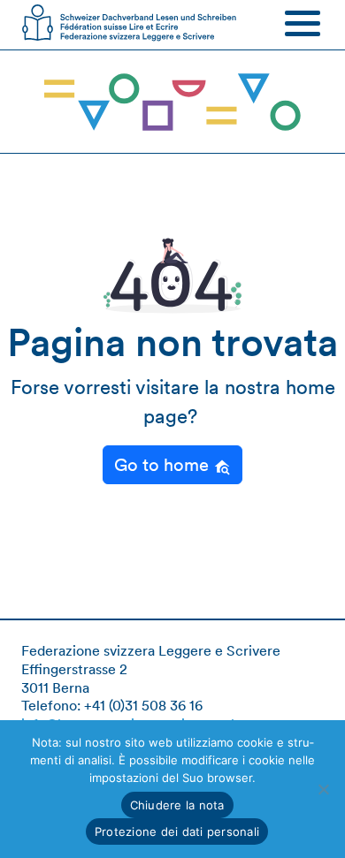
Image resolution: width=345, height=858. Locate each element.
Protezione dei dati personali (177, 831)
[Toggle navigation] (302, 23)
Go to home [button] (163, 464)
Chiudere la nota (177, 805)
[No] (323, 789)
